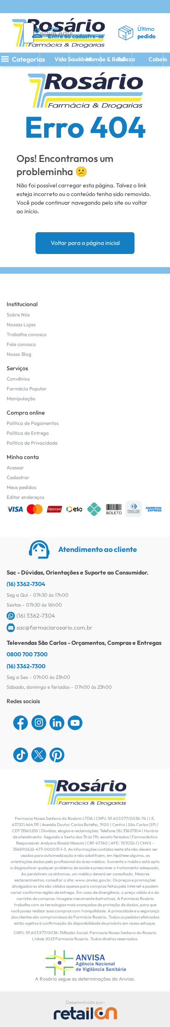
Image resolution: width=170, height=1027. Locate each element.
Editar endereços (25, 497)
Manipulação (21, 398)
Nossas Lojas (21, 324)
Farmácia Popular (27, 388)
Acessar (15, 467)
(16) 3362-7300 (26, 666)
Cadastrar (18, 477)
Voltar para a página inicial (85, 243)
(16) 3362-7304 (26, 584)
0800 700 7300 (27, 654)
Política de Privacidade (32, 443)
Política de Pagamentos (33, 423)
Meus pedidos (21, 487)
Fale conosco (21, 344)
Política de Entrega (28, 433)
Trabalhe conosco (27, 334)
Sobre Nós (18, 315)
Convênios (18, 379)
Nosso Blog (19, 354)
